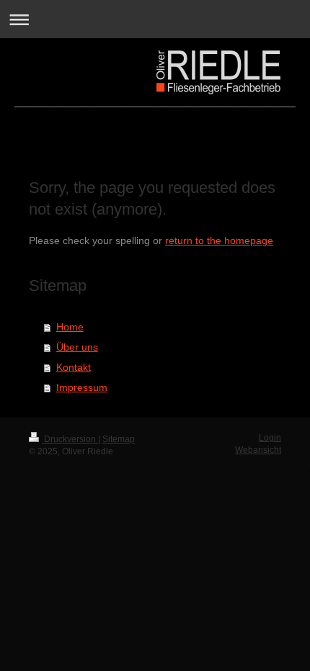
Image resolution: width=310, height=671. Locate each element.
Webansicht (258, 450)
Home (70, 327)
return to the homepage (219, 240)
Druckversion (70, 439)
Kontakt (73, 367)
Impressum (81, 387)
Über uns (77, 347)
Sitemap (118, 439)
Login (270, 438)
